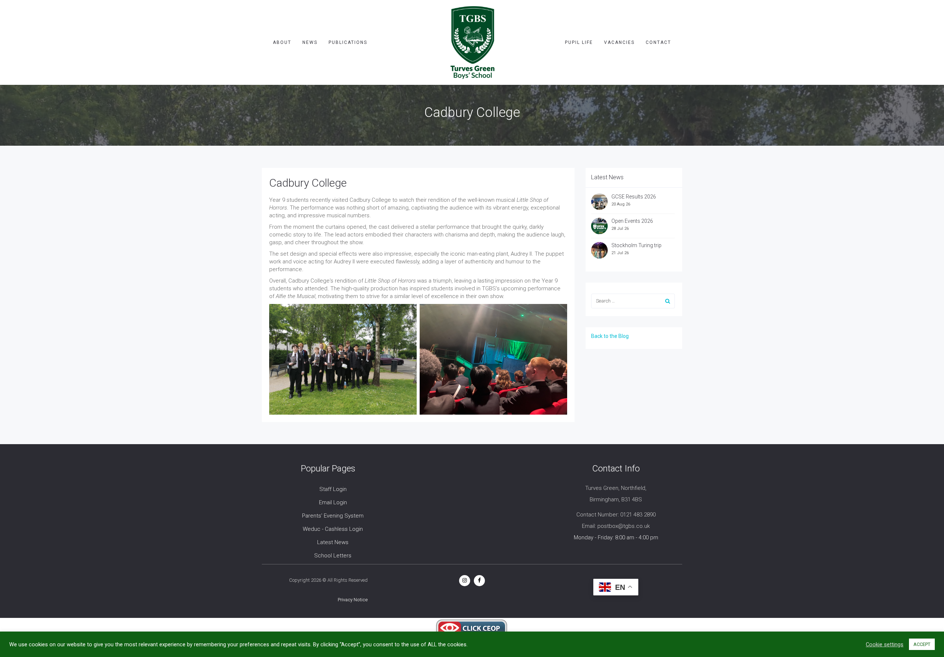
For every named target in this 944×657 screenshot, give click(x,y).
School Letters (332, 555)
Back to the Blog (610, 336)
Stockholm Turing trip (637, 245)
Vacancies (619, 42)
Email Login (333, 502)
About (282, 42)
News (309, 42)
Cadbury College (308, 182)
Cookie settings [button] (884, 644)
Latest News (332, 542)
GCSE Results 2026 (633, 197)
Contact (658, 42)
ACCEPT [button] (921, 644)
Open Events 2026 (632, 221)
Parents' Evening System (333, 515)
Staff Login (333, 489)
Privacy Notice (353, 599)
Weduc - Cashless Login (333, 529)
